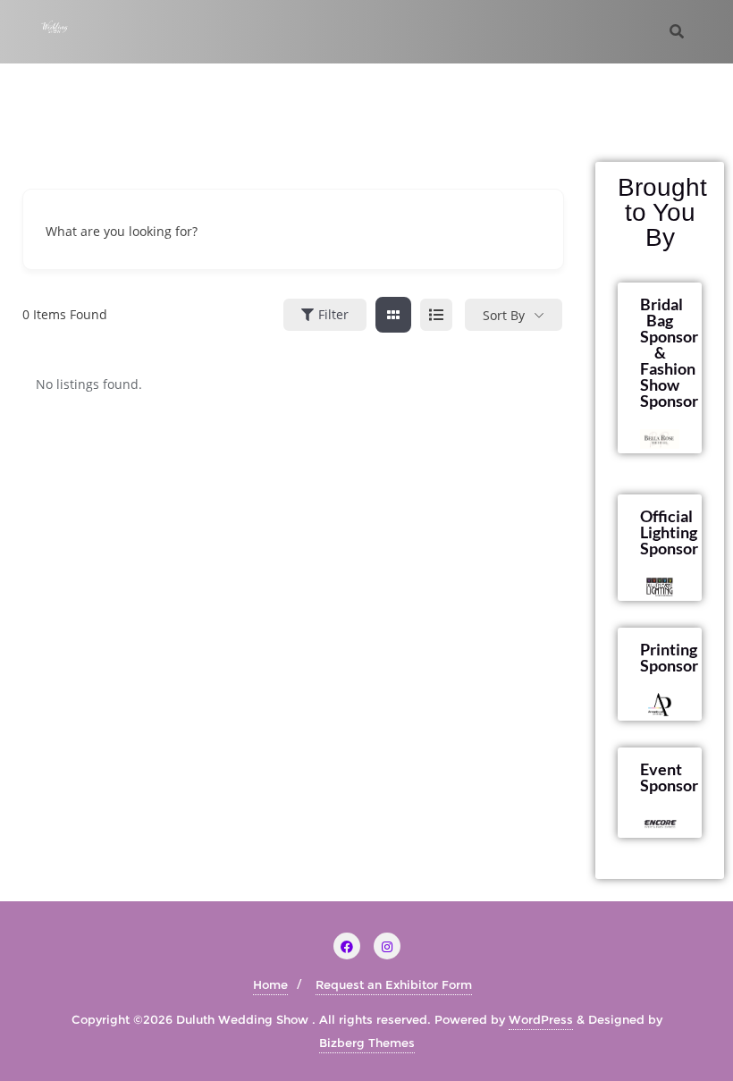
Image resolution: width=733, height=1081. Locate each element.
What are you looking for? (122, 231)
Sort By (504, 315)
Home (270, 984)
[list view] (436, 315)
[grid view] (393, 315)
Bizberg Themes (367, 1042)
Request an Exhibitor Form (394, 984)
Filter (333, 314)
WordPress (541, 1019)
